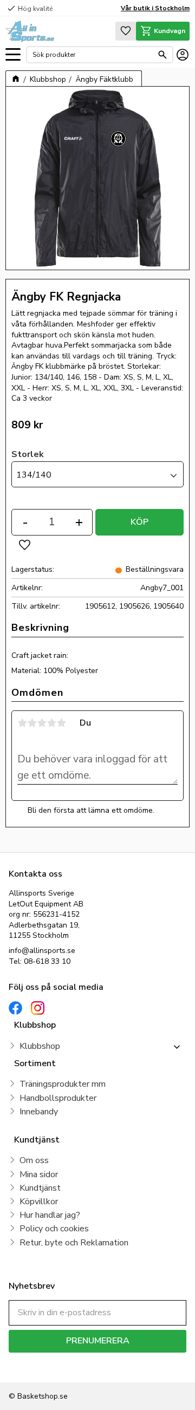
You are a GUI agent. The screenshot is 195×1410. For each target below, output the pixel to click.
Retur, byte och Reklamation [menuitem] (74, 1243)
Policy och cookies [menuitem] (54, 1229)
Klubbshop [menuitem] (40, 1046)
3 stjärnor (42, 723)
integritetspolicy (34, 1367)
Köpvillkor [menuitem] (39, 1201)
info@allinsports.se (42, 950)
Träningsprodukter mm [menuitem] (63, 1084)
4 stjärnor (51, 723)
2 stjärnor (32, 723)
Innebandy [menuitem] (39, 1112)
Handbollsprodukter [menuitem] (58, 1098)
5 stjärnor (61, 723)
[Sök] (162, 54)
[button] (13, 54)
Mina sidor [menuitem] (39, 1174)
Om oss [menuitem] (34, 1160)
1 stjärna (22, 723)
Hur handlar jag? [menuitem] (50, 1215)
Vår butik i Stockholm (155, 8)
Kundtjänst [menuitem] (40, 1188)
